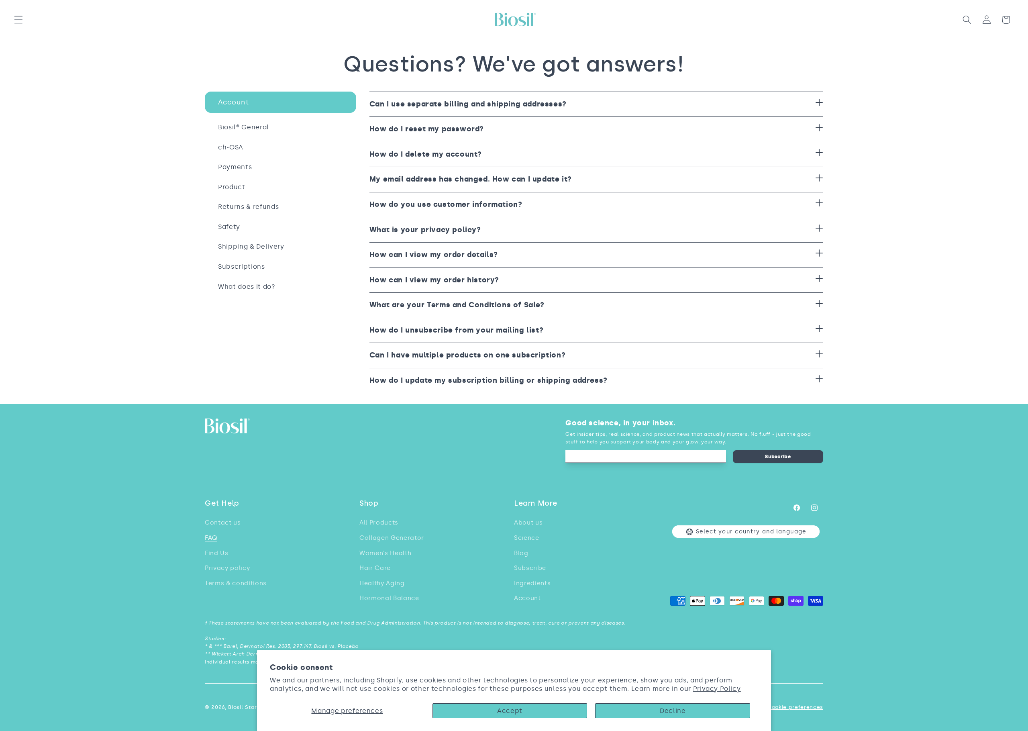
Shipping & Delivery (251, 246)
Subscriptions (241, 266)
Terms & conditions (236, 583)
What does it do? (246, 286)
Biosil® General (243, 127)
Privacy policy (227, 568)
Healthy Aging (382, 583)
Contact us (223, 522)
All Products (378, 522)
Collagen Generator (391, 537)
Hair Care (375, 568)
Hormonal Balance (389, 598)
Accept (509, 711)
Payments (235, 167)
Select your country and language (751, 531)
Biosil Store (244, 707)
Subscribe (778, 456)
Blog (521, 553)
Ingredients (532, 583)
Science (526, 537)
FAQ (211, 537)
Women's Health (385, 553)
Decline (673, 711)
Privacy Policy (717, 688)
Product (231, 187)
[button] (18, 19)
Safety (229, 227)
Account (233, 102)
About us (528, 522)
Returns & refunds (248, 206)
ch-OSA (230, 147)
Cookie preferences (795, 707)
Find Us (216, 553)
